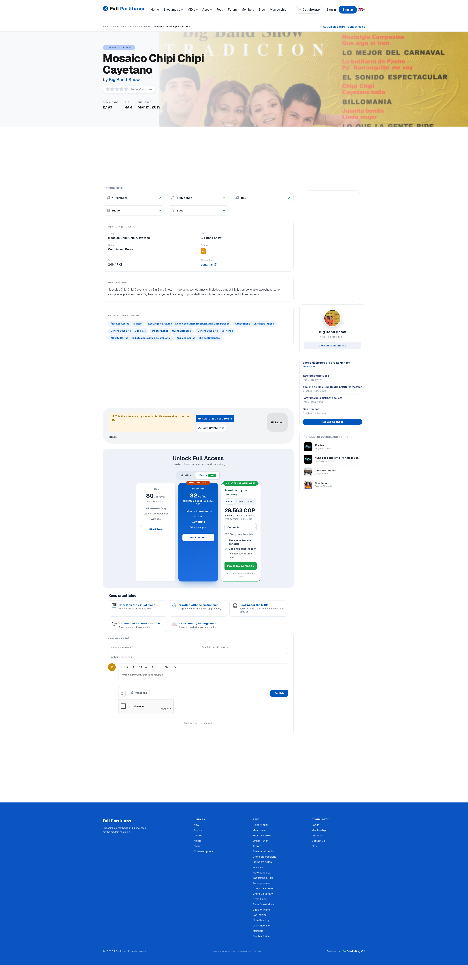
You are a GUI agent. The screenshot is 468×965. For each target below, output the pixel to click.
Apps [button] (206, 10)
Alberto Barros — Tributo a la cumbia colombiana (140, 338)
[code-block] (145, 667)
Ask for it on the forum (217, 418)
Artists (197, 840)
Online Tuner (260, 840)
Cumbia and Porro (140, 26)
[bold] (122, 667)
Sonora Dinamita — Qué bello (128, 330)
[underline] (132, 667)
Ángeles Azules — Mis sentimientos (198, 338)
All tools (258, 846)
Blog (262, 10)
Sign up (348, 10)
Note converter (262, 872)
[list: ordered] (153, 667)
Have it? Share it (212, 428)
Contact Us (318, 840)
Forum (232, 10)
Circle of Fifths (261, 909)
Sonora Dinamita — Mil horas (215, 330)
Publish (279, 693)
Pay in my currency (240, 566)
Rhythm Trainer (262, 936)
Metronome (259, 830)
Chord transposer (263, 888)
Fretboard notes (262, 862)
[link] (166, 667)
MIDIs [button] (192, 10)
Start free (155, 529)
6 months (241, 501)
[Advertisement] (234, 156)
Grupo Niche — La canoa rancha (254, 323)
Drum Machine (261, 925)
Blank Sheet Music (264, 904)
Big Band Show (124, 79)
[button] (361, 10)
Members (247, 10)
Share (197, 846)
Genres (198, 835)
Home (155, 10)
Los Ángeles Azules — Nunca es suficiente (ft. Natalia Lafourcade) (188, 323)
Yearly (207, 475)
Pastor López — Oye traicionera (171, 330)
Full (127, 8)
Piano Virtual (260, 825)
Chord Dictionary (263, 893)
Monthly (186, 475)
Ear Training (260, 915)
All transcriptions (204, 851)
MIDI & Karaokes (262, 835)
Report (279, 422)
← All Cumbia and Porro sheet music (342, 26)
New (196, 825)
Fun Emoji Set (229, 951)
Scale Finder (260, 899)
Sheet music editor (264, 851)
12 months (251, 501)
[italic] (127, 667)
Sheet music (119, 26)
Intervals (258, 867)
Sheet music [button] (172, 10)
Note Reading (261, 920)
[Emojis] (122, 693)
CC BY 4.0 (256, 951)
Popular (198, 830)
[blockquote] (140, 667)
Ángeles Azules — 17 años (126, 323)
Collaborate (311, 10)
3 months (230, 501)
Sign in (331, 10)
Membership (278, 10)
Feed (219, 10)
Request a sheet (332, 422)
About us (317, 835)
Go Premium (198, 537)
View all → (309, 366)
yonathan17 (208, 264)
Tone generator (262, 883)
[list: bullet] (158, 667)
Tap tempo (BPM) (263, 878)
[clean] (174, 667)
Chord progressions (264, 856)
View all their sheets (332, 345)
